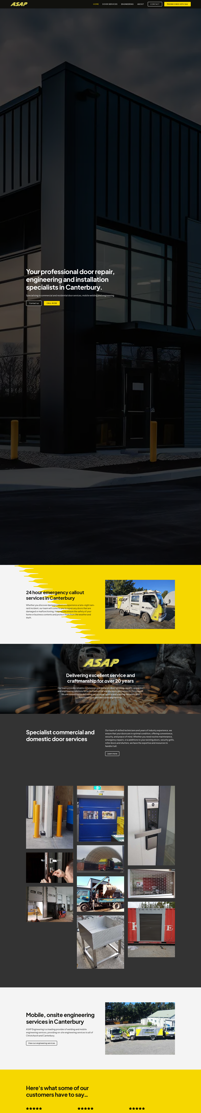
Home (96, 4)
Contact (155, 4)
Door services (109, 4)
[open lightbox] (49, 817)
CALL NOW (52, 303)
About (140, 4)
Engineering (127, 4)
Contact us (34, 303)
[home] (18, 4)
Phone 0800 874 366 (177, 4)
